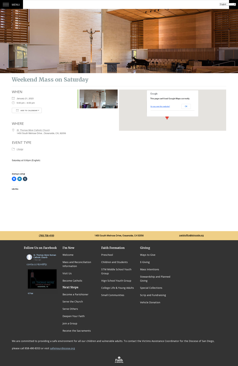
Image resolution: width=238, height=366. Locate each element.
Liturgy (20, 149)
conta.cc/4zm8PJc (37, 264)
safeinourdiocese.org (62, 348)
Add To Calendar (28, 110)
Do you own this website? (160, 107)
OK (186, 106)
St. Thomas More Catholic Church (33, 130)
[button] (167, 117)
